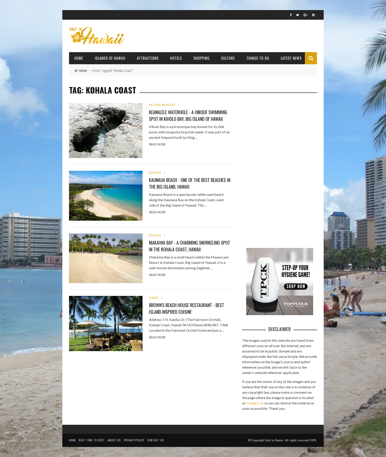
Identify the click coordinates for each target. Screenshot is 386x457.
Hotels (176, 58)
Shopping (201, 58)
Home (78, 58)
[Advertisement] (275, 170)
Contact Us (255, 403)
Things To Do (257, 58)
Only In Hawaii (274, 440)
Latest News (291, 58)
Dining (153, 298)
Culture (228, 58)
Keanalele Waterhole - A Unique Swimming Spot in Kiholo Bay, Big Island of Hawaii (188, 115)
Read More (157, 144)
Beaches (155, 173)
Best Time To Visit (92, 440)
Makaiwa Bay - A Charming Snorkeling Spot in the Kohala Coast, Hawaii (189, 246)
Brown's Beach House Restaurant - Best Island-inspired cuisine (186, 308)
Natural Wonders (162, 105)
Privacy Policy (134, 440)
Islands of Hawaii (110, 58)
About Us (114, 440)
